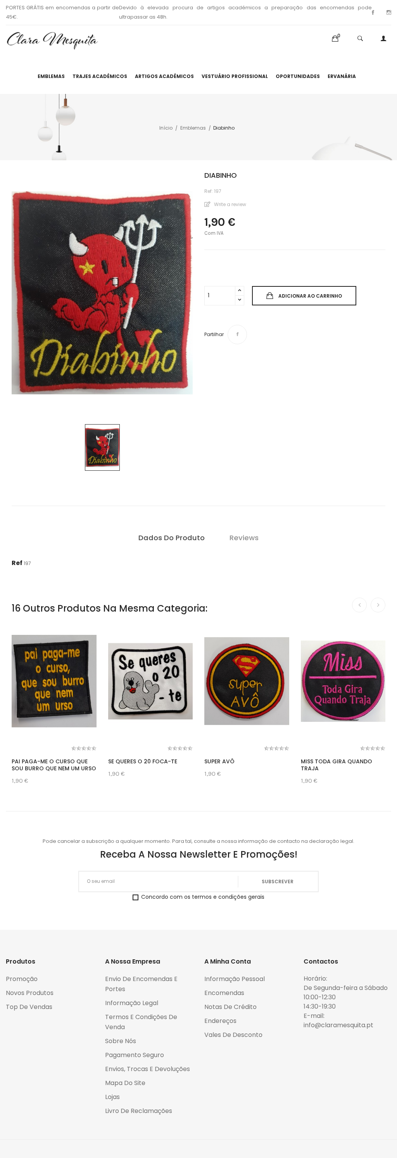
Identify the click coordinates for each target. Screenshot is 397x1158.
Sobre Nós (120, 1041)
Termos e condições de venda (141, 1021)
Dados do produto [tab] (171, 538)
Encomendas (224, 992)
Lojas (112, 1096)
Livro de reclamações (138, 1110)
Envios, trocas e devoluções (147, 1068)
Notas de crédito (230, 1006)
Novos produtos (30, 992)
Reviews (244, 538)
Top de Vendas (29, 1006)
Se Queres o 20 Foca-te (142, 761)
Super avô (219, 761)
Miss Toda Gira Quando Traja (336, 765)
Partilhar (237, 334)
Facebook (373, 12)
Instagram (389, 12)
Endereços (220, 1020)
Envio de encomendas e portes (141, 983)
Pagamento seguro (134, 1055)
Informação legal (131, 1003)
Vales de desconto (233, 1034)
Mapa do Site (125, 1082)
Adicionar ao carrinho (310, 296)
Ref (17, 562)
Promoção (22, 978)
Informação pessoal (234, 978)
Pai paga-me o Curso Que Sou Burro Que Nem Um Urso (54, 765)
